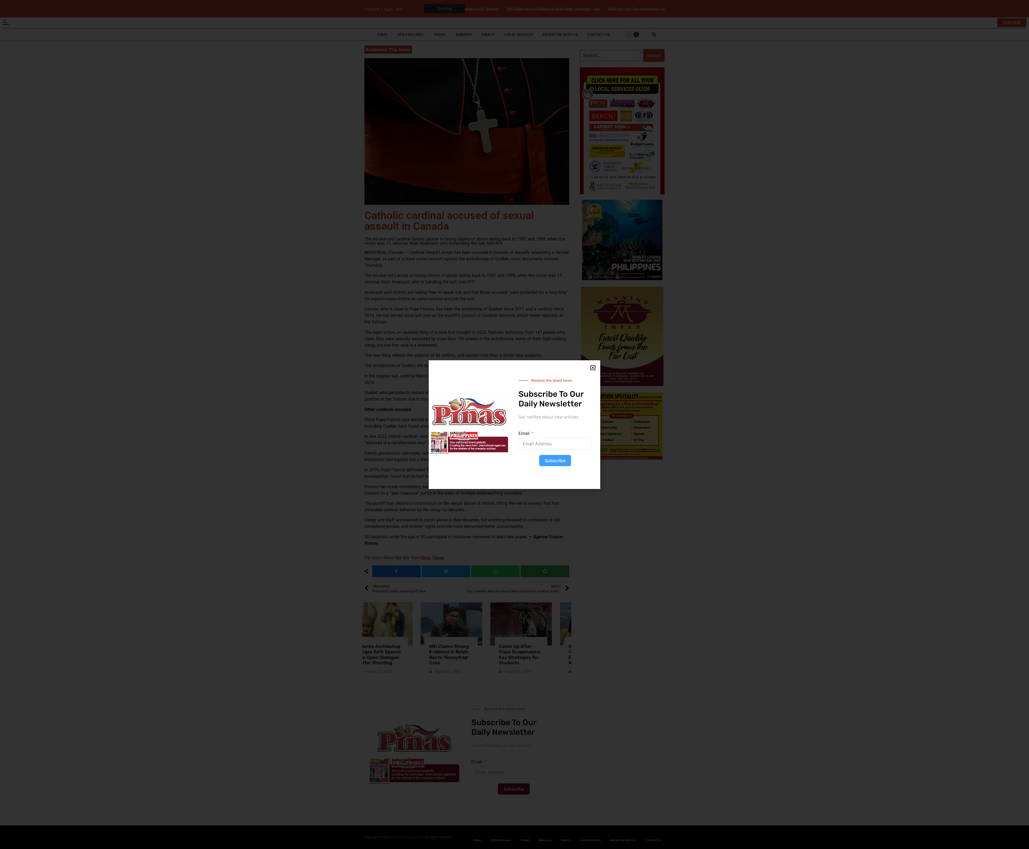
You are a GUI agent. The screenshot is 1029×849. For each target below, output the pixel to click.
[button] (593, 368)
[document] (514, 424)
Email (524, 433)
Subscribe (555, 460)
